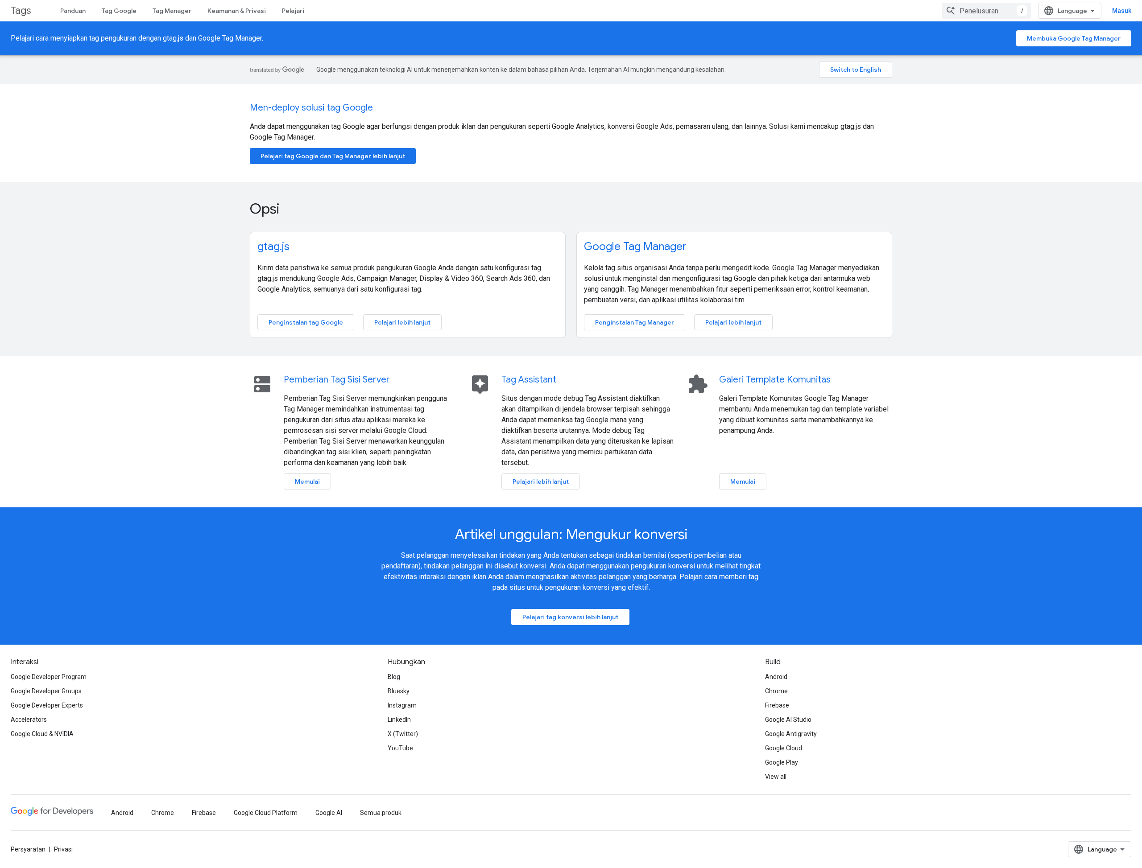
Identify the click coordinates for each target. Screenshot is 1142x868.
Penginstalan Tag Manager (634, 322)
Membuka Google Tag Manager (1074, 38)
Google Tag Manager (635, 246)
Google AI (328, 812)
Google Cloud (783, 748)
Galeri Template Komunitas (775, 379)
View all (775, 776)
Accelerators (29, 719)
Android (776, 676)
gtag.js (273, 246)
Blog (394, 676)
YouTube (400, 748)
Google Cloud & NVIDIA (42, 733)
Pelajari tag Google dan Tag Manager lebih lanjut (333, 156)
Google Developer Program (49, 676)
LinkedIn (399, 719)
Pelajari (293, 11)
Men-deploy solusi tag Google (311, 107)
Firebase (777, 705)
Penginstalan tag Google (306, 322)
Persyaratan (28, 849)
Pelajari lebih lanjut (402, 322)
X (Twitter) (403, 733)
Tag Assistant (528, 379)
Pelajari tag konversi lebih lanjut (570, 617)
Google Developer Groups (46, 691)
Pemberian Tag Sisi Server (337, 379)
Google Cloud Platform (266, 812)
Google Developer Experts (47, 705)
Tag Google (119, 11)
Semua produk (380, 812)
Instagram (402, 705)
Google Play (781, 762)
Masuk (1121, 10)
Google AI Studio (788, 719)
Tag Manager (172, 11)
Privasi (63, 849)
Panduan (73, 11)
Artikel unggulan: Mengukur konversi (571, 534)
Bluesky (399, 691)
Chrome (776, 691)
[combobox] (986, 11)
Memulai (307, 481)
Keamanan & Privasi (236, 11)
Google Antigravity (791, 733)
